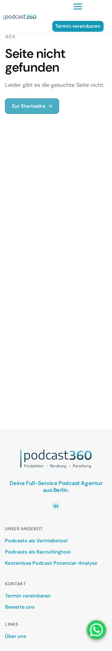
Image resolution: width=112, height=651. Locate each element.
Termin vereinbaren (28, 595)
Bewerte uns (20, 607)
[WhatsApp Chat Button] (96, 629)
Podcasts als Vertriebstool (36, 540)
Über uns (15, 636)
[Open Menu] (77, 6)
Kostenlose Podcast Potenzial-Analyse (51, 563)
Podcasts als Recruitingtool (38, 552)
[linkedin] (56, 506)
